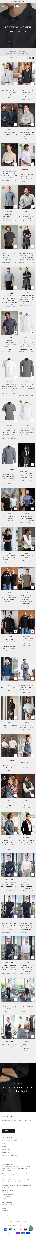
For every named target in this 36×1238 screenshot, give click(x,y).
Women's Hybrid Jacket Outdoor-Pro (9, 92)
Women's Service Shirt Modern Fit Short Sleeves (9, 216)
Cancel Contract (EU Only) (9, 1140)
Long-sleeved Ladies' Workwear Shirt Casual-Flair (27, 93)
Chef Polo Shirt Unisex (9, 766)
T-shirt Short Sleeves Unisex (26, 726)
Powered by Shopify (25, 1225)
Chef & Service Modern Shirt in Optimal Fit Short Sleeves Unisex (9, 301)
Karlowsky (9, 88)
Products (4, 1146)
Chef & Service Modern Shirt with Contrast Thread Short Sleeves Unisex (9, 432)
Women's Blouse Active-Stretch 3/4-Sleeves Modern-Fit (27, 968)
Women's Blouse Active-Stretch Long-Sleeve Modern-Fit (27, 885)
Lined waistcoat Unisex (27, 804)
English (25, 53)
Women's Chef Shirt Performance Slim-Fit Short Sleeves (26, 599)
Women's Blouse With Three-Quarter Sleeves (26, 518)
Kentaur (27, 129)
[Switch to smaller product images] (33, 58)
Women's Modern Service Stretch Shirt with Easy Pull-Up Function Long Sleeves (26, 299)
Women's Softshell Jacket (9, 686)
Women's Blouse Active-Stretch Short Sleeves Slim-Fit (9, 926)
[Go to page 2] (22, 1057)
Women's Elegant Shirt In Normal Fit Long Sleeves (26, 687)
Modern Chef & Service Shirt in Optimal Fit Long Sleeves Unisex (9, 478)
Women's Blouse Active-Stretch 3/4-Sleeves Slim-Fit (9, 968)
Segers (9, 129)
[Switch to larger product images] (30, 58)
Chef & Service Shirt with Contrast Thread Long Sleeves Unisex (27, 388)
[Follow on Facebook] (3, 1216)
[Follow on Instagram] (7, 1216)
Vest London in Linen (26, 557)
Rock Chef (9, 592)
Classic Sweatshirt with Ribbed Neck (26, 216)
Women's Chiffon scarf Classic (26, 841)
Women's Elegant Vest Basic (9, 1045)
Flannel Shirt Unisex (9, 804)
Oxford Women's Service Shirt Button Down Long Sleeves (9, 175)
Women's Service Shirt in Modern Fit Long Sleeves (26, 430)
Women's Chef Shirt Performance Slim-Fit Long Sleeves (9, 646)
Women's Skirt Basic (26, 1007)
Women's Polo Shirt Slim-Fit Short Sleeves (9, 558)
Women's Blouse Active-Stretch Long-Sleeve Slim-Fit (9, 885)
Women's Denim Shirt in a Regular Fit (9, 134)
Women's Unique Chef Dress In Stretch (27, 1046)
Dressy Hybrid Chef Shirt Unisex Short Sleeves (27, 177)
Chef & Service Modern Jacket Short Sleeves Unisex (9, 257)
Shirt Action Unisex (26, 763)
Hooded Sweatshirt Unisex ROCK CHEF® (9, 597)
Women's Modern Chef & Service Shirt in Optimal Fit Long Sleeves (26, 257)
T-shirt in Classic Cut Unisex (9, 517)
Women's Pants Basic (9, 1007)
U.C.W (26, 553)
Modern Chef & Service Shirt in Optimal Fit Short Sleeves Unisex (27, 346)
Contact (4, 1143)
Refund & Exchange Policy (9, 1155)
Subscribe (8, 1130)
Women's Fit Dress (9, 725)
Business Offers (6, 1149)
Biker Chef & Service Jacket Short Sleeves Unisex (9, 346)
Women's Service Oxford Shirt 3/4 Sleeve (26, 134)
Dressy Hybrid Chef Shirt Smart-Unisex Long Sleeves (9, 843)
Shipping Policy (6, 1152)
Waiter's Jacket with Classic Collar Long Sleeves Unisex (27, 475)
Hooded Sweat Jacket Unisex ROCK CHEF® (26, 641)
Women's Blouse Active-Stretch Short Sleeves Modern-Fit (27, 926)
